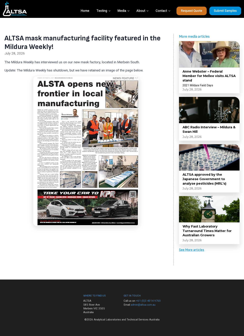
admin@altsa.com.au (143, 304)
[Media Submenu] (129, 11)
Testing (101, 11)
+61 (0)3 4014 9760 (148, 300)
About (140, 11)
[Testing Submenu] (110, 11)
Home (85, 11)
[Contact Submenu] (170, 11)
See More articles (191, 250)
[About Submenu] (148, 11)
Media (122, 11)
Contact (161, 11)
